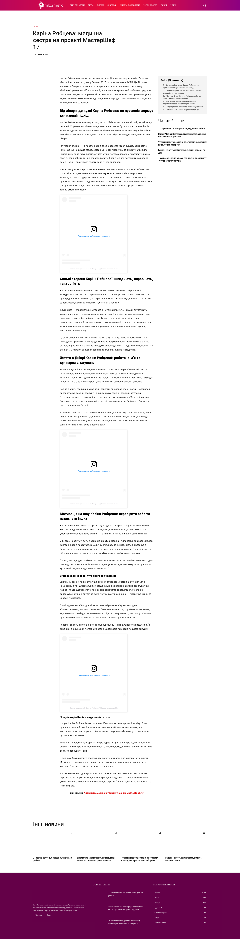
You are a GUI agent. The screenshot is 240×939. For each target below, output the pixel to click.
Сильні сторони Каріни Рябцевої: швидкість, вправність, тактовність (183, 91)
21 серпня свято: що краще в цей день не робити (181, 128)
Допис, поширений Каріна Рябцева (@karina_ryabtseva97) (94, 269)
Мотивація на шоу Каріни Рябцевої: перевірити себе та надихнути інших (179, 102)
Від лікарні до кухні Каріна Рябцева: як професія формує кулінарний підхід (181, 86)
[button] (204, 5)
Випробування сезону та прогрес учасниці (184, 107)
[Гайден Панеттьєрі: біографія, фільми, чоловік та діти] (186, 842)
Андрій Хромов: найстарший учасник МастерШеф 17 (114, 793)
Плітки (36, 26)
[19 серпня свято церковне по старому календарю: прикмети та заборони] (142, 842)
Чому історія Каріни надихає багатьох (182, 110)
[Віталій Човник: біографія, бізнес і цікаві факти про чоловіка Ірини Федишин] (98, 842)
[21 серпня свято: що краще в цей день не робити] (54, 842)
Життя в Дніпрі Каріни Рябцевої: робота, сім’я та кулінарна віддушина (182, 97)
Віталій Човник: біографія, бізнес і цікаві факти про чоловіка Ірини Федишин (95, 859)
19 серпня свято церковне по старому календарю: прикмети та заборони (139, 859)
